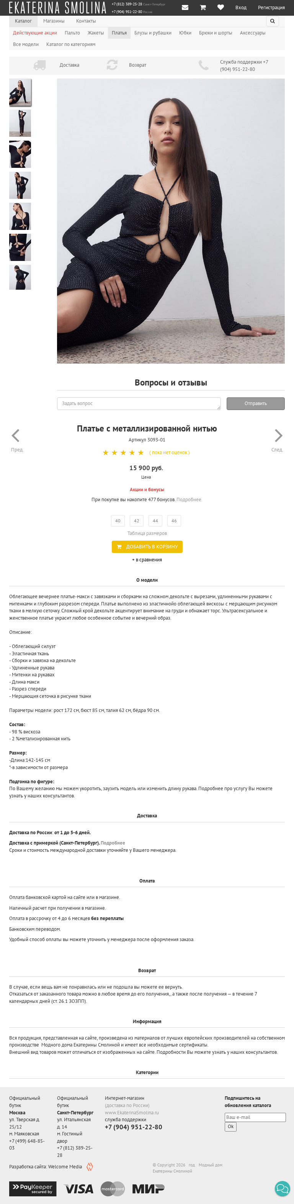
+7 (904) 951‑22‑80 (127, 12)
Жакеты (96, 33)
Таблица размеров (147, 533)
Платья (119, 33)
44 (155, 520)
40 (118, 520)
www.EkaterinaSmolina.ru (132, 1112)
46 (174, 520)
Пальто (72, 33)
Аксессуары (253, 33)
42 (136, 520)
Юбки (185, 33)
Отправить (256, 403)
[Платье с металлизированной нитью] (171, 221)
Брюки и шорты (215, 33)
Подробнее (113, 843)
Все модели (26, 44)
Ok (231, 1126)
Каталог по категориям (70, 44)
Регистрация (271, 7)
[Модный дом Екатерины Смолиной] (57, 7)
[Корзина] (203, 8)
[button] (282, 1188)
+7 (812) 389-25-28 (127, 4)
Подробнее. (189, 499)
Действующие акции (35, 33)
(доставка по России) (127, 1105)
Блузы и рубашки (153, 33)
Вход (241, 7)
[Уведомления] (185, 8)
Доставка (69, 65)
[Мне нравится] (221, 8)
